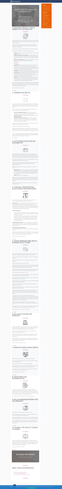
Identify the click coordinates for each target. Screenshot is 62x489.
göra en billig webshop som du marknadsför (27, 417)
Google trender (25, 159)
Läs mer (14, 90)
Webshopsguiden (16, 1)
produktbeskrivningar (26, 182)
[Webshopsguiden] (11, 1)
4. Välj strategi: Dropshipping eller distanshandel (45, 12)
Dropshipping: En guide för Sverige (20, 236)
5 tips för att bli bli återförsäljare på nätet (20, 473)
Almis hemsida (26, 84)
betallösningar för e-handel (24, 272)
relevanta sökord (14, 422)
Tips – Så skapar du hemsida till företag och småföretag (22, 474)
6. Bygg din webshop (46, 17)
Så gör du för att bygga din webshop (20, 342)
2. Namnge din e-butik (46, 8)
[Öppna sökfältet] (50, 1)
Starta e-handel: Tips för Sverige (19, 446)
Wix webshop (17, 61)
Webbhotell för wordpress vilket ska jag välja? (20, 472)
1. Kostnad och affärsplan (46, 6)
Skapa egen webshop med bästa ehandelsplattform (22, 309)
